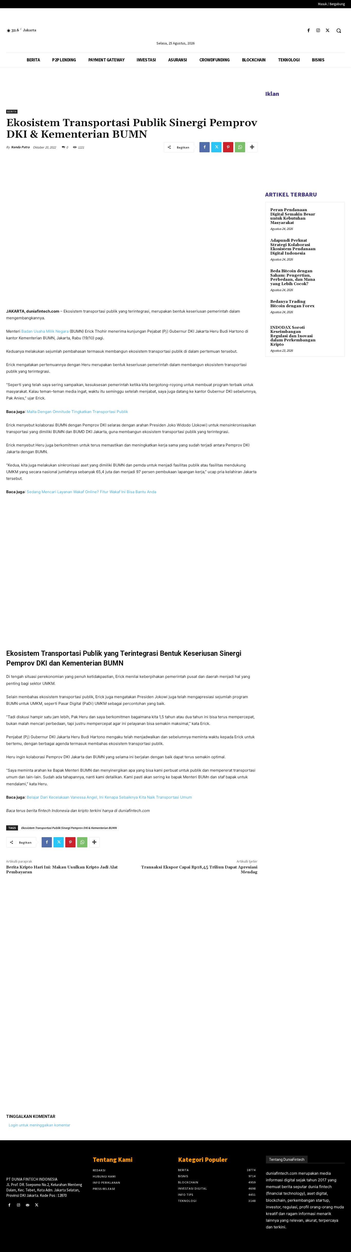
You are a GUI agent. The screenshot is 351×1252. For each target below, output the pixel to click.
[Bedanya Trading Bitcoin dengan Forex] (331, 308)
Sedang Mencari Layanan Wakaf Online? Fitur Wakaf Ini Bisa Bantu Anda (91, 491)
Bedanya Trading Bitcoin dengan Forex (292, 304)
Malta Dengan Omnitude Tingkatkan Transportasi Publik (77, 411)
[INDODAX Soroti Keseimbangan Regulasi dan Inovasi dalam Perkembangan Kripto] (331, 334)
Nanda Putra (20, 147)
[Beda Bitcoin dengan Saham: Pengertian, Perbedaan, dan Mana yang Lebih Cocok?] (331, 277)
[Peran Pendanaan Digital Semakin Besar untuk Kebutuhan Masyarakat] (331, 216)
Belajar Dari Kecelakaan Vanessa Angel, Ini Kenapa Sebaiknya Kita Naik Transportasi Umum (109, 797)
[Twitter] (327, 30)
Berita (11, 111)
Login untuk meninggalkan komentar (39, 1125)
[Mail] (27, 1205)
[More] (252, 147)
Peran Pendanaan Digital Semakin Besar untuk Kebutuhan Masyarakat (292, 216)
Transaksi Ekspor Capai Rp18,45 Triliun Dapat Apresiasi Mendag (199, 870)
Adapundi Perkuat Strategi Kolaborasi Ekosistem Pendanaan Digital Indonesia (293, 247)
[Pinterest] (228, 147)
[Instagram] (318, 30)
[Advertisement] (131, 1035)
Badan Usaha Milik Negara (45, 331)
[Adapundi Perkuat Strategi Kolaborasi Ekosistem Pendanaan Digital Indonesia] (331, 247)
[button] (338, 30)
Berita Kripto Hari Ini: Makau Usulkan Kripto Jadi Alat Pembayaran (62, 870)
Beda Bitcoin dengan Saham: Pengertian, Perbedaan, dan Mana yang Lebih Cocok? (292, 277)
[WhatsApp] (240, 147)
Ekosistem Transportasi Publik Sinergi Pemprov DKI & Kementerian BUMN (69, 828)
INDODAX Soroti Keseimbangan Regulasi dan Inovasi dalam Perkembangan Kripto (293, 336)
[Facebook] (308, 30)
